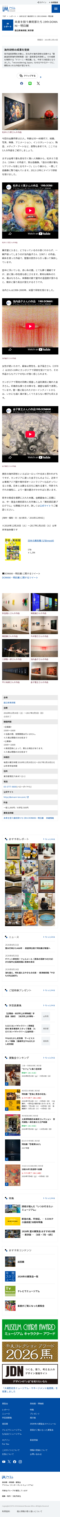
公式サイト (45, 505)
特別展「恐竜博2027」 (32, 1144)
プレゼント (35, 1414)
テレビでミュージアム (29, 1291)
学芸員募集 (7, 1418)
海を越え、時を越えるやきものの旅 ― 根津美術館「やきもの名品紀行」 (30, 974)
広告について (8, 1454)
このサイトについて (11, 1450)
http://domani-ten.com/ (15, 797)
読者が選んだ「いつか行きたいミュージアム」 (37, 1208)
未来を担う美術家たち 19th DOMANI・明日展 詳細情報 (29, 818)
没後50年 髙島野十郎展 (32, 1169)
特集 (32, 1410)
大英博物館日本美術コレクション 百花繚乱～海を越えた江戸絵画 (38, 1120)
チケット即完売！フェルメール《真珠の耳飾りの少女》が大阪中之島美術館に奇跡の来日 (29, 960)
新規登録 (34, 1440)
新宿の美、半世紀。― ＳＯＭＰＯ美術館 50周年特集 (38, 1220)
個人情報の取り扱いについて (29, 1511)
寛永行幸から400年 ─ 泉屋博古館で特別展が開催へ (27, 948)
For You (5, 1444)
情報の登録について (39, 1450)
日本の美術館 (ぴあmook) (41, 540)
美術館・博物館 (37, 1403)
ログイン (6, 1440)
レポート (12, 16)
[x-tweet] (38, 83)
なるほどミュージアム (12, 1434)
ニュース (6, 1414)
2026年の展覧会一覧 (28, 1276)
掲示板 (33, 1418)
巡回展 (21, 1261)
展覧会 (5, 1403)
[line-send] (30, 83)
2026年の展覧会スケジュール (43, 1424)
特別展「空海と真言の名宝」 (34, 1094)
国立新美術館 (9, 702)
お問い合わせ (36, 1454)
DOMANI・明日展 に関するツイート (20, 577)
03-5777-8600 (10, 786)
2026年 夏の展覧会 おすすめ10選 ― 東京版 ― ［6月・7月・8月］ (38, 1233)
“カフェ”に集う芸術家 (32, 1069)
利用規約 (6, 1511)
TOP (4, 16)
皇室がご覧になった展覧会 (31, 1305)
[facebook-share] (21, 83)
